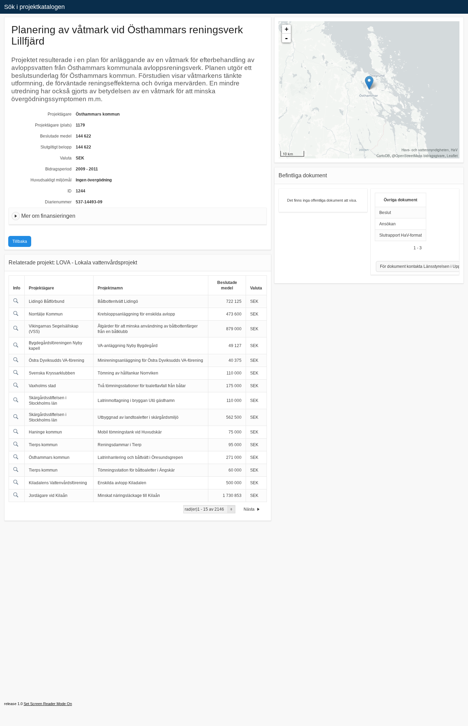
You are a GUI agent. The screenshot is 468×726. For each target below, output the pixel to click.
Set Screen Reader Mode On (48, 704)
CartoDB (383, 155)
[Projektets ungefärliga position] (369, 83)
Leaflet (452, 155)
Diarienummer (58, 202)
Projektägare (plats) (53, 125)
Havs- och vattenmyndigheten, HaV (430, 149)
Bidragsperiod (58, 169)
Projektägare (60, 114)
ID (69, 191)
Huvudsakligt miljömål (51, 180)
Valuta (66, 158)
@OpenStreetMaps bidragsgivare (418, 155)
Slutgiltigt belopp (56, 147)
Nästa (250, 509)
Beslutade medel (56, 136)
